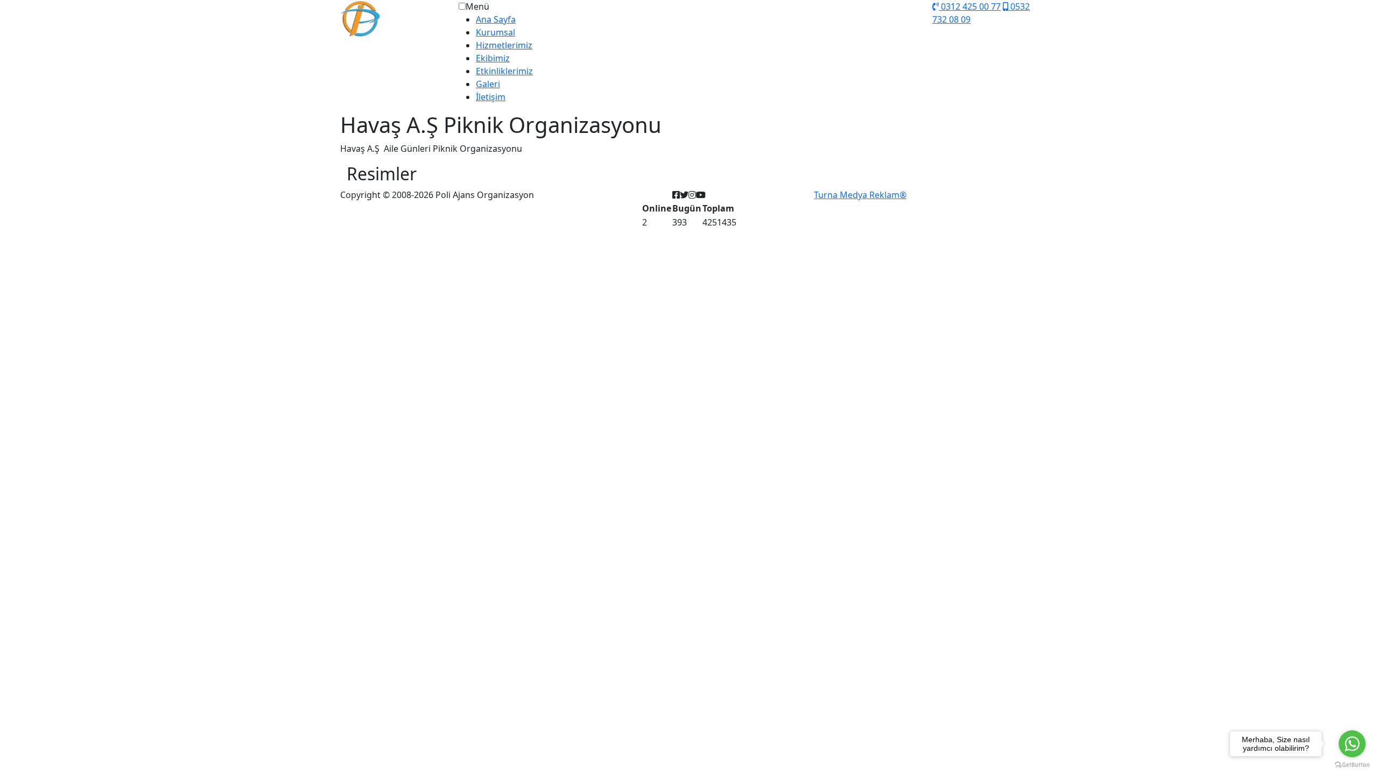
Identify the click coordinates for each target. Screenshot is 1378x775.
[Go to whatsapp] (1352, 743)
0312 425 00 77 (970, 6)
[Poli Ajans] (398, 18)
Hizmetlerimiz (504, 45)
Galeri (488, 84)
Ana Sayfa (496, 19)
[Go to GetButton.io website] (1352, 764)
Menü (477, 6)
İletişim (490, 97)
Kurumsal (495, 32)
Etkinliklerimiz (504, 71)
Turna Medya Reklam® (860, 195)
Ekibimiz (493, 58)
